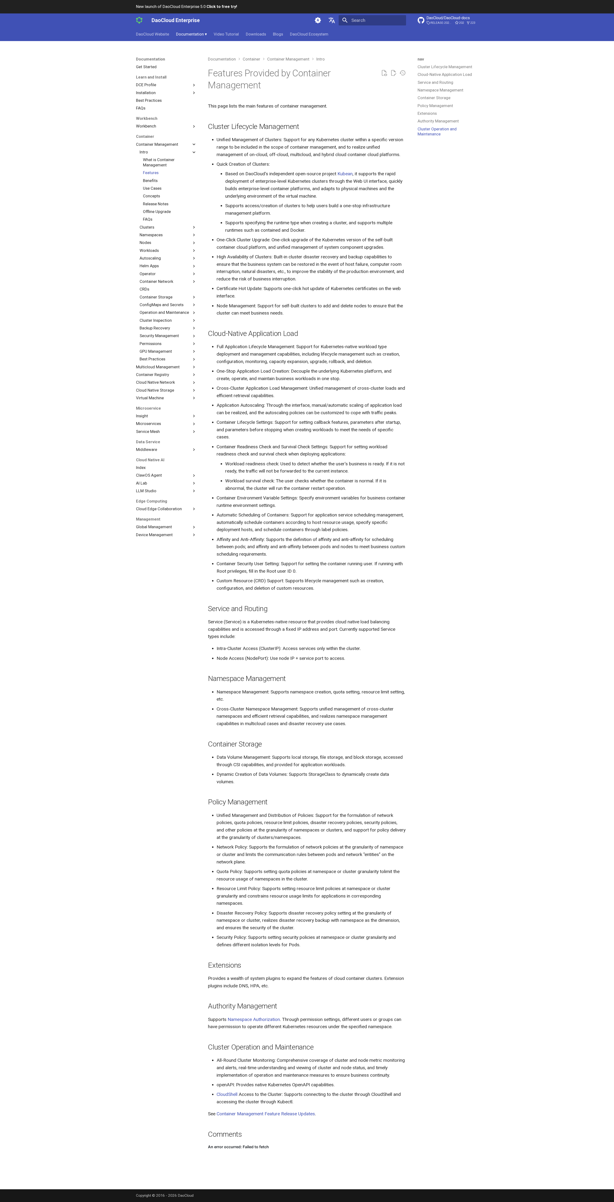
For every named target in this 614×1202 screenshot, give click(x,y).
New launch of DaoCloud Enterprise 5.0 (186, 6)
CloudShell (227, 1094)
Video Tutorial (226, 34)
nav (421, 59)
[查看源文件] (384, 73)
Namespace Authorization (254, 1019)
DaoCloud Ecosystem (309, 34)
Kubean (345, 173)
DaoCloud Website (152, 34)
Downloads (256, 34)
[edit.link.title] (393, 73)
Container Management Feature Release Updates (266, 1114)
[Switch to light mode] (318, 20)
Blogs (278, 34)
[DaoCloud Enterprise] (139, 20)
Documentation (191, 34)
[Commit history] (402, 73)
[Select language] (331, 20)
